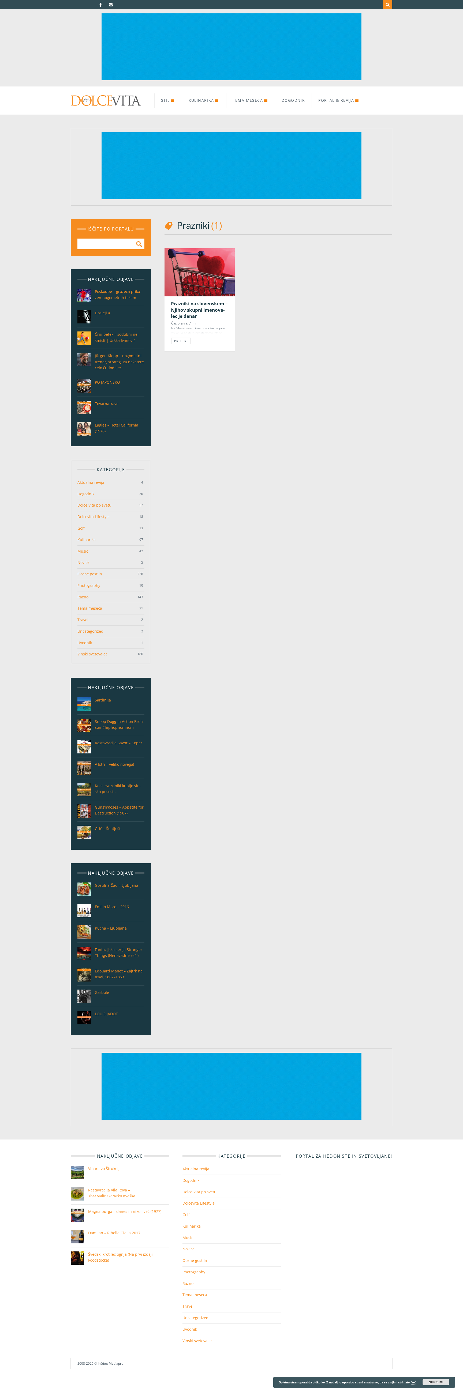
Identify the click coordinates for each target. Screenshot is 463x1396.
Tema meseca (248, 100)
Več (413, 1382)
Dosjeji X (102, 312)
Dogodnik (293, 100)
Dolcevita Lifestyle (93, 516)
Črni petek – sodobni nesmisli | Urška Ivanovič (117, 337)
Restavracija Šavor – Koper (118, 742)
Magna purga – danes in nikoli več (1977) (124, 1211)
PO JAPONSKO (107, 382)
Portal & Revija (336, 100)
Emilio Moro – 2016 (112, 906)
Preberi (181, 341)
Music (82, 551)
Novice (83, 562)
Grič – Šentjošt (108, 828)
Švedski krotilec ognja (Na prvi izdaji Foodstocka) (120, 1257)
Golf (81, 528)
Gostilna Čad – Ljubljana (116, 885)
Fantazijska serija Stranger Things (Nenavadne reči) (118, 952)
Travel (82, 619)
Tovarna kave (106, 403)
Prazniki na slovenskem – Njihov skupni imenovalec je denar (199, 309)
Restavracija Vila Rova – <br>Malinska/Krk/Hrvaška (111, 1192)
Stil (165, 100)
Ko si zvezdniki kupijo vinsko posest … (118, 788)
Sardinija (103, 700)
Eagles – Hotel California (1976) (116, 427)
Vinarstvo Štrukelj (104, 1168)
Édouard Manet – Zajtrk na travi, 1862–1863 (119, 973)
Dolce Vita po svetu (94, 505)
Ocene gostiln (89, 573)
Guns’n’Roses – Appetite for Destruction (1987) (119, 810)
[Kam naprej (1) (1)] (231, 78)
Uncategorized (90, 631)
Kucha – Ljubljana (111, 928)
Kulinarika (201, 100)
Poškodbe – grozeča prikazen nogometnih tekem (118, 294)
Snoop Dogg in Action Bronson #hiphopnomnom (119, 724)
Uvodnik (84, 642)
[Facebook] (100, 4)
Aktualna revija (90, 482)
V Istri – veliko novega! (114, 764)
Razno (82, 596)
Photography (88, 585)
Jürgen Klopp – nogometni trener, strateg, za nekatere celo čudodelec (119, 361)
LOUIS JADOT (106, 1013)
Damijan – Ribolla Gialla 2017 (114, 1232)
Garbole (102, 992)
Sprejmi (436, 1382)
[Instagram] (111, 4)
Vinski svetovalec (92, 654)
